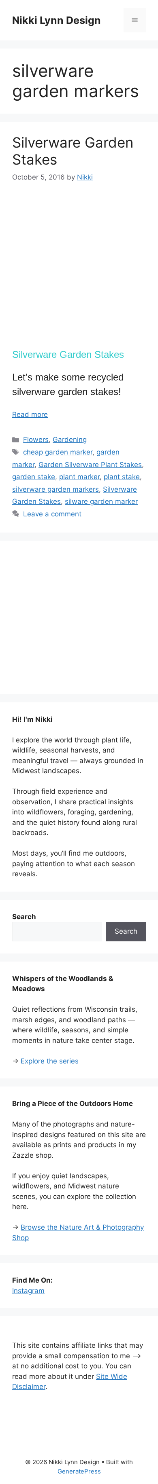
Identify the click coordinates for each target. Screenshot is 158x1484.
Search (126, 931)
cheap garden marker (57, 452)
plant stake (122, 477)
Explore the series (50, 1061)
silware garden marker (101, 501)
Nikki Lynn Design (56, 20)
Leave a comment (52, 514)
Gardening (70, 439)
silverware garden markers (55, 489)
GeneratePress (79, 1471)
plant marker (79, 477)
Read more (30, 414)
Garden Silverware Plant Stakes (90, 465)
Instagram (28, 1291)
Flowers (36, 439)
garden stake (33, 477)
